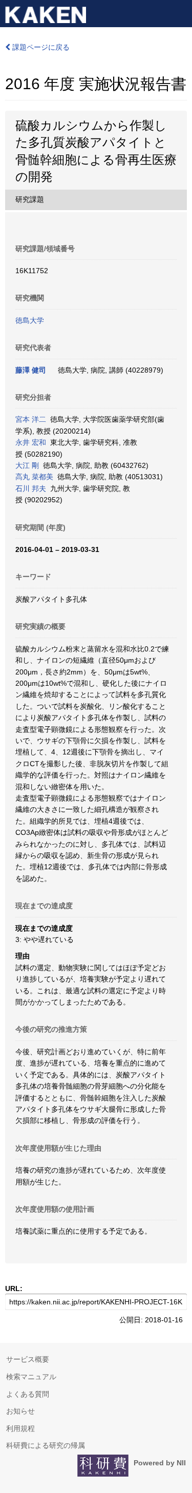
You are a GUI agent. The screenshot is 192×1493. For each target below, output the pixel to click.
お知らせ (20, 1411)
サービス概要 (27, 1359)
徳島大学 (29, 320)
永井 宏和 (30, 442)
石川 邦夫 (30, 488)
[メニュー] (180, 12)
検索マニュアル (31, 1377)
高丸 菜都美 (34, 477)
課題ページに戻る (40, 47)
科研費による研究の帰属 (45, 1445)
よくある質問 (27, 1394)
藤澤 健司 (30, 370)
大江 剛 (27, 465)
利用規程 (20, 1428)
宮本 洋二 (30, 419)
